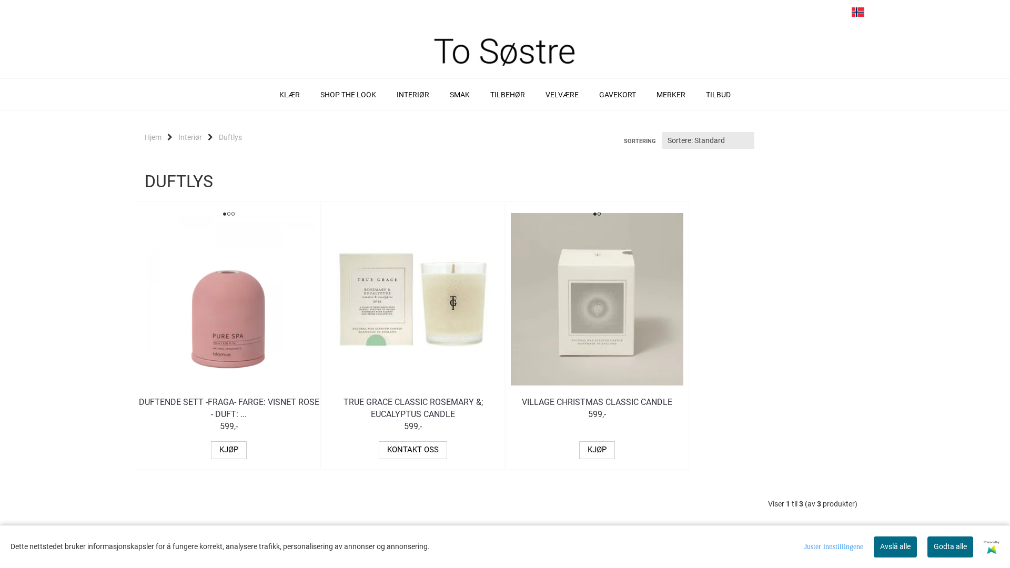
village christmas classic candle (597, 402)
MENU (778, 14)
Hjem (153, 137)
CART (818, 14)
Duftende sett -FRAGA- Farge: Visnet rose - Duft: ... (229, 408)
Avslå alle (895, 546)
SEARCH (798, 14)
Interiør (190, 137)
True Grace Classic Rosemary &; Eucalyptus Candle (413, 408)
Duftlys (230, 137)
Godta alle (950, 546)
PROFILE (838, 14)
